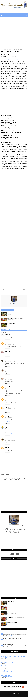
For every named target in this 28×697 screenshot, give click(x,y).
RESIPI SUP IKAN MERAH (12, 323)
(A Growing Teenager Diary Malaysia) (11, 433)
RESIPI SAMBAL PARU (8, 644)
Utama (8, 693)
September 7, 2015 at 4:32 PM (9, 335)
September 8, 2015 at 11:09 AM (10, 371)
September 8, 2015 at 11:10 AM (9, 379)
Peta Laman (13, 693)
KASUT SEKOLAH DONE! (6, 671)
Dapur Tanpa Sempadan (18, 695)
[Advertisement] (14, 33)
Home (2, 49)
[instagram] (15, 11)
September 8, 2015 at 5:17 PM (9, 388)
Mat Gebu (4, 56)
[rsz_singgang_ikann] (14, 59)
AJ (5, 343)
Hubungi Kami (19, 693)
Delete (8, 339)
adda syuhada (8, 334)
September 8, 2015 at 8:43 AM (10, 361)
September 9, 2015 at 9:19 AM (9, 417)
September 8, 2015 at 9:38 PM (10, 408)
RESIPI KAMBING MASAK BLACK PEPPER (15, 622)
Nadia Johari (7, 351)
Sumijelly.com (7, 421)
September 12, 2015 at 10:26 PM (10, 440)
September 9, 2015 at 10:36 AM (10, 428)
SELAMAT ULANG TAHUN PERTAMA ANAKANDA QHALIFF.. (16, 618)
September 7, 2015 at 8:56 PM (9, 344)
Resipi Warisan (7, 49)
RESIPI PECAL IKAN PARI (12, 312)
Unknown (7, 399)
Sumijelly (7, 416)
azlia (6, 369)
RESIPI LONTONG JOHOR (12, 601)
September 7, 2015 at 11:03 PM (9, 352)
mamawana (7, 439)
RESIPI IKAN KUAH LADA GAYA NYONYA (15, 318)
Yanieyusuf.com (8, 386)
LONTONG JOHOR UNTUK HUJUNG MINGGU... (16, 606)
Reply (6, 339)
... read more (10, 635)
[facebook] (12, 11)
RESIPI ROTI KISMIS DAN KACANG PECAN (12, 638)
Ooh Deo (6, 360)
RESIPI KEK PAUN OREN (12, 612)
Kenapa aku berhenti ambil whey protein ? (11, 667)
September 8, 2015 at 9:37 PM (9, 400)
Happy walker (8, 427)
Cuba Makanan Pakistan (6, 676)
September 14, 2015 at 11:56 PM (10, 448)
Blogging (7, 695)
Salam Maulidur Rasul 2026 (7, 662)
